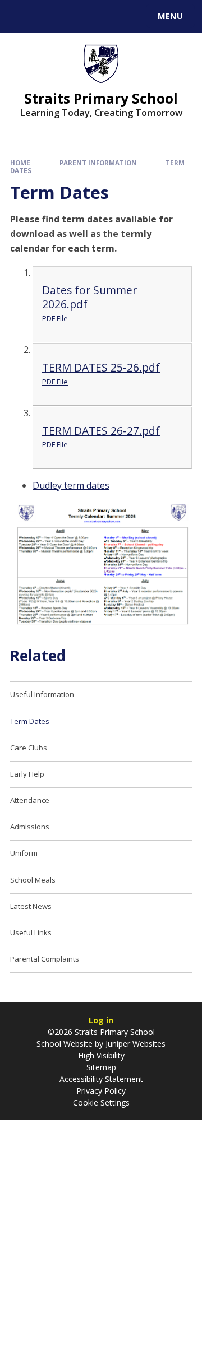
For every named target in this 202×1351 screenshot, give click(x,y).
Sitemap (101, 1067)
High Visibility (101, 1055)
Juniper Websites (134, 1043)
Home (20, 163)
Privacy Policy (101, 1090)
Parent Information (98, 163)
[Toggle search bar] (21, 16)
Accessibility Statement (101, 1079)
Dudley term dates (71, 485)
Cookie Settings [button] (101, 1102)
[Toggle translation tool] (49, 16)
